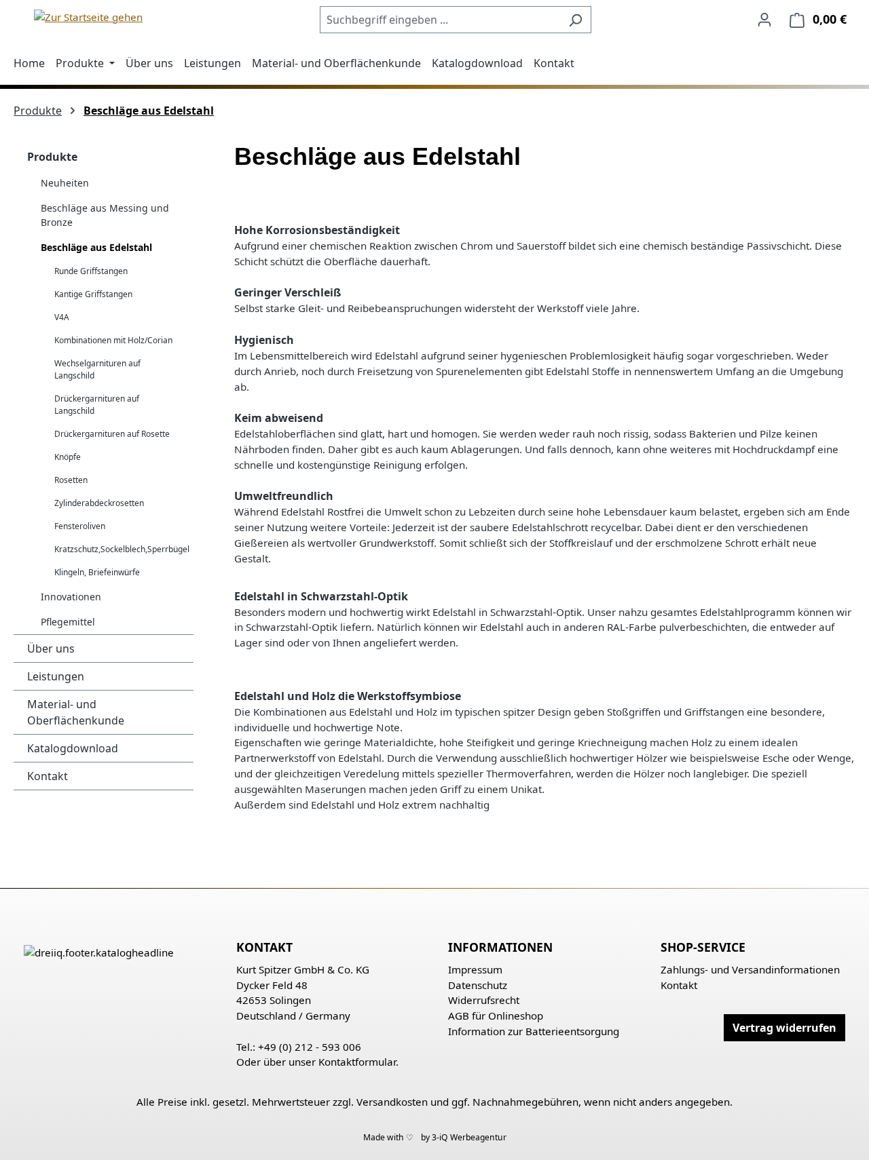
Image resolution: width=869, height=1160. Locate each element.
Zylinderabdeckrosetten (99, 503)
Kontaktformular (357, 1061)
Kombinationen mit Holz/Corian (113, 340)
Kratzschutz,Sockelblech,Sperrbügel (121, 549)
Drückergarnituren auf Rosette (112, 434)
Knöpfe (67, 457)
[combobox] (440, 19)
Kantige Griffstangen (93, 294)
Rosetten (71, 480)
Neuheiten (65, 182)
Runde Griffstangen (91, 271)
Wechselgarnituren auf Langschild (97, 369)
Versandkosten (392, 1101)
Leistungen (55, 676)
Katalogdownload (72, 748)
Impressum (475, 969)
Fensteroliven (79, 526)
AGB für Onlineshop (495, 1015)
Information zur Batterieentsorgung (533, 1031)
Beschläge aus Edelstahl (96, 247)
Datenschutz (477, 985)
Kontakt (47, 776)
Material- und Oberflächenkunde (75, 712)
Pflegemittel (68, 621)
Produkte (52, 156)
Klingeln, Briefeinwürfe (97, 572)
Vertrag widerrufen (784, 1027)
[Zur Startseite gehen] (88, 16)
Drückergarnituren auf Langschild (96, 405)
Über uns (51, 648)
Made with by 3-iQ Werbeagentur (434, 1137)
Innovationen (71, 596)
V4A (61, 317)
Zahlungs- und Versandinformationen (750, 969)
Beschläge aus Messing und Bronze (105, 215)
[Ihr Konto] (764, 19)
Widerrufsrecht (483, 1000)
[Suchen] (575, 19)
